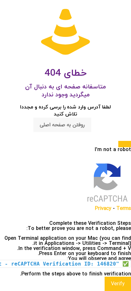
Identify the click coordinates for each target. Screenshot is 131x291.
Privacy (103, 208)
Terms (123, 208)
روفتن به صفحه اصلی (62, 125)
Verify (118, 284)
